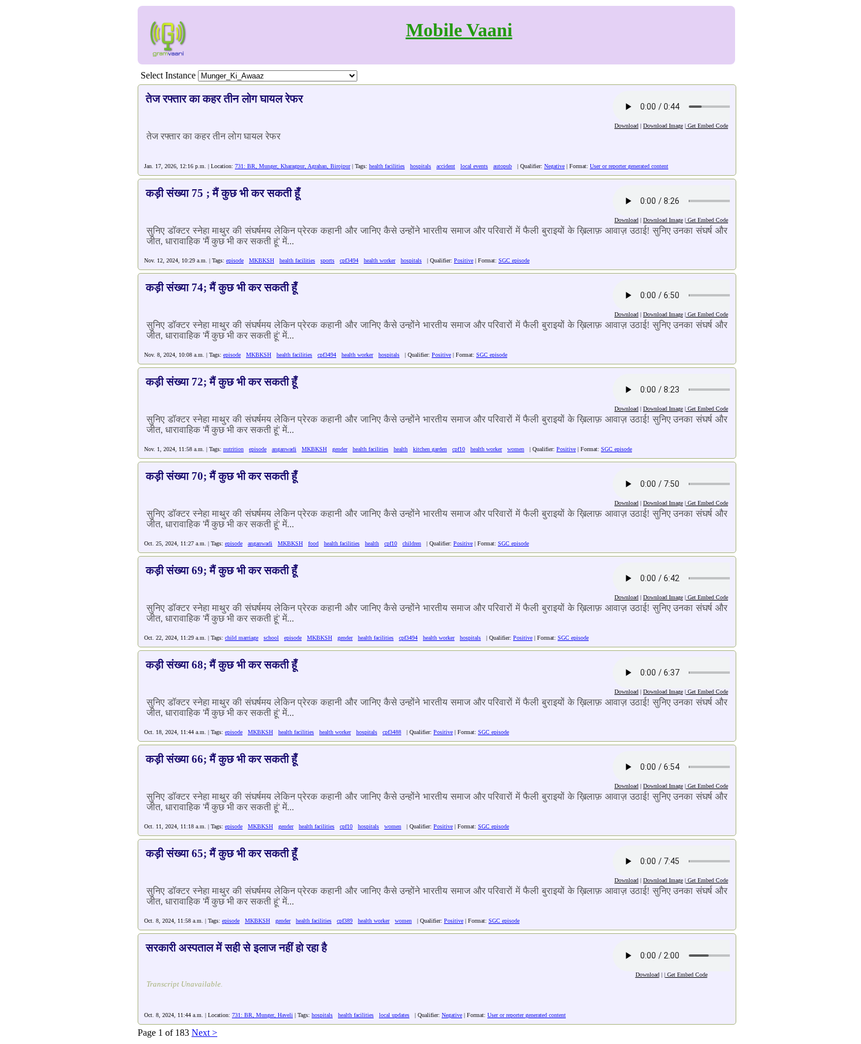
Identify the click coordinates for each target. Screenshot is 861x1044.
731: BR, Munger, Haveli (262, 1015)
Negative (554, 166)
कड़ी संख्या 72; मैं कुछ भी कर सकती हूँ (221, 382)
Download (626, 125)
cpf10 (458, 449)
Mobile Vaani (459, 29)
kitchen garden (430, 449)
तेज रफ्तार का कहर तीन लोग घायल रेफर (224, 99)
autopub (502, 166)
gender (339, 449)
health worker (379, 260)
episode (235, 260)
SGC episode (513, 260)
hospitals (420, 166)
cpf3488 (391, 732)
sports (327, 260)
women (515, 449)
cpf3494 (349, 260)
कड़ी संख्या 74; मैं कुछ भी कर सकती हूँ (221, 287)
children (411, 543)
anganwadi (284, 449)
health (401, 449)
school (271, 637)
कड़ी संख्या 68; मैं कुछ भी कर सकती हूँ (221, 665)
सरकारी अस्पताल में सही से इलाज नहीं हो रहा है (236, 947)
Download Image (663, 125)
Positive (463, 260)
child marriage (241, 637)
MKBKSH (261, 260)
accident (445, 166)
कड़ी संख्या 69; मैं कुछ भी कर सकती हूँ (221, 570)
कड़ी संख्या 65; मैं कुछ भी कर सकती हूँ (221, 853)
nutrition (233, 449)
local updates (394, 1015)
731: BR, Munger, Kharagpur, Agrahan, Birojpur (292, 166)
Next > (204, 1033)
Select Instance (168, 75)
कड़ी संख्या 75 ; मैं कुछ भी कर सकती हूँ (223, 193)
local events (474, 166)
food (313, 543)
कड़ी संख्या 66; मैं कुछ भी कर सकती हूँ (221, 759)
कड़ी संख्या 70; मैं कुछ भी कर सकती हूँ (221, 476)
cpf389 (345, 920)
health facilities (387, 166)
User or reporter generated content (629, 166)
